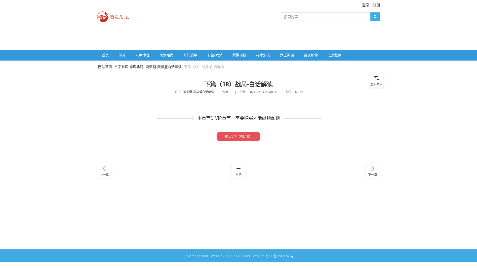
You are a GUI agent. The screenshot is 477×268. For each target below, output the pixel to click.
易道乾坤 (311, 55)
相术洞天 (263, 55)
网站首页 (105, 66)
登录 (365, 4)
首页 (105, 55)
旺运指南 (335, 55)
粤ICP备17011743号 (279, 256)
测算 (122, 55)
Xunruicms (209, 256)
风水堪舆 (166, 55)
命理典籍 (136, 66)
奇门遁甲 (190, 55)
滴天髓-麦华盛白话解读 (164, 66)
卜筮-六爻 (214, 55)
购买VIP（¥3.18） (238, 136)
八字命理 (143, 55)
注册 (376, 4)
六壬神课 (287, 55)
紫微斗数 (239, 55)
